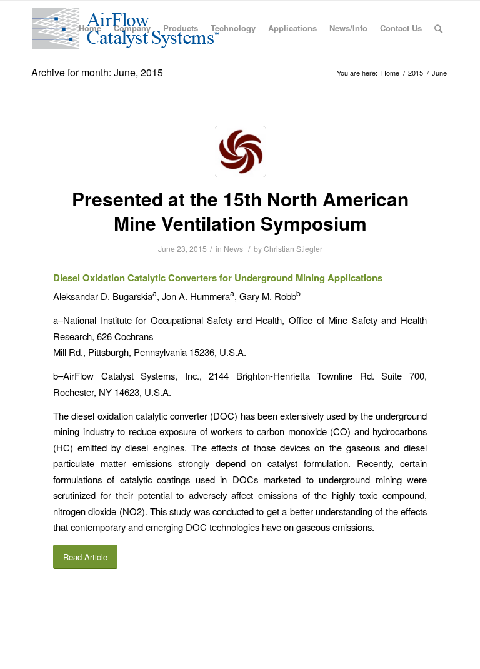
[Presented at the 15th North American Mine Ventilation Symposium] (240, 151)
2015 (415, 73)
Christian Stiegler (293, 248)
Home (390, 73)
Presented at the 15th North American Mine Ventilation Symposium (240, 210)
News (233, 248)
